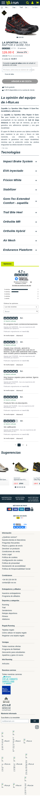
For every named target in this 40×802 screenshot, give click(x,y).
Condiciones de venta (11, 551)
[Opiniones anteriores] (15, 444)
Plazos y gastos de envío (12, 546)
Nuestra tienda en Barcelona (13, 540)
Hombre (7, 7)
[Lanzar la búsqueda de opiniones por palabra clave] (37, 311)
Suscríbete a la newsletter (10, 717)
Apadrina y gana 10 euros (12, 655)
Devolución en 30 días (20, 498)
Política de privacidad (11, 563)
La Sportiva (27, 7)
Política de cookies (9, 557)
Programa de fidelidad (11, 649)
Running (5, 605)
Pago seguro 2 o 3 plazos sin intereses (33, 499)
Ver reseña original (9, 335)
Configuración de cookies (12, 560)
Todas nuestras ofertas (11, 646)
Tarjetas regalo (8, 630)
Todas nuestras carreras (12, 674)
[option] (20, 23)
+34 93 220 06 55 (9, 580)
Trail (21, 7)
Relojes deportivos (9, 613)
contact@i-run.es (9, 583)
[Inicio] (2, 7)
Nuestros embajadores (11, 593)
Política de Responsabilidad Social (16, 569)
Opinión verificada (11, 321)
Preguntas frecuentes (11, 543)
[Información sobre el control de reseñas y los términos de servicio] (31, 282)
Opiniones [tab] (7, 264)
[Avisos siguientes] (26, 445)
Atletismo (6, 619)
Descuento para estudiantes (13, 652)
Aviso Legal (7, 554)
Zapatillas (14, 7)
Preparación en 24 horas (7, 498)
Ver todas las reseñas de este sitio (21, 285)
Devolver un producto (11, 549)
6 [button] (26, 489)
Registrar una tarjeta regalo (13, 636)
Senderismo (7, 610)
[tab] (20, 161)
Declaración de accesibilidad (13, 566)
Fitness (5, 616)
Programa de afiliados (11, 596)
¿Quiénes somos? (9, 537)
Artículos (5, 664)
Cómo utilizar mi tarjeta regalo (14, 633)
